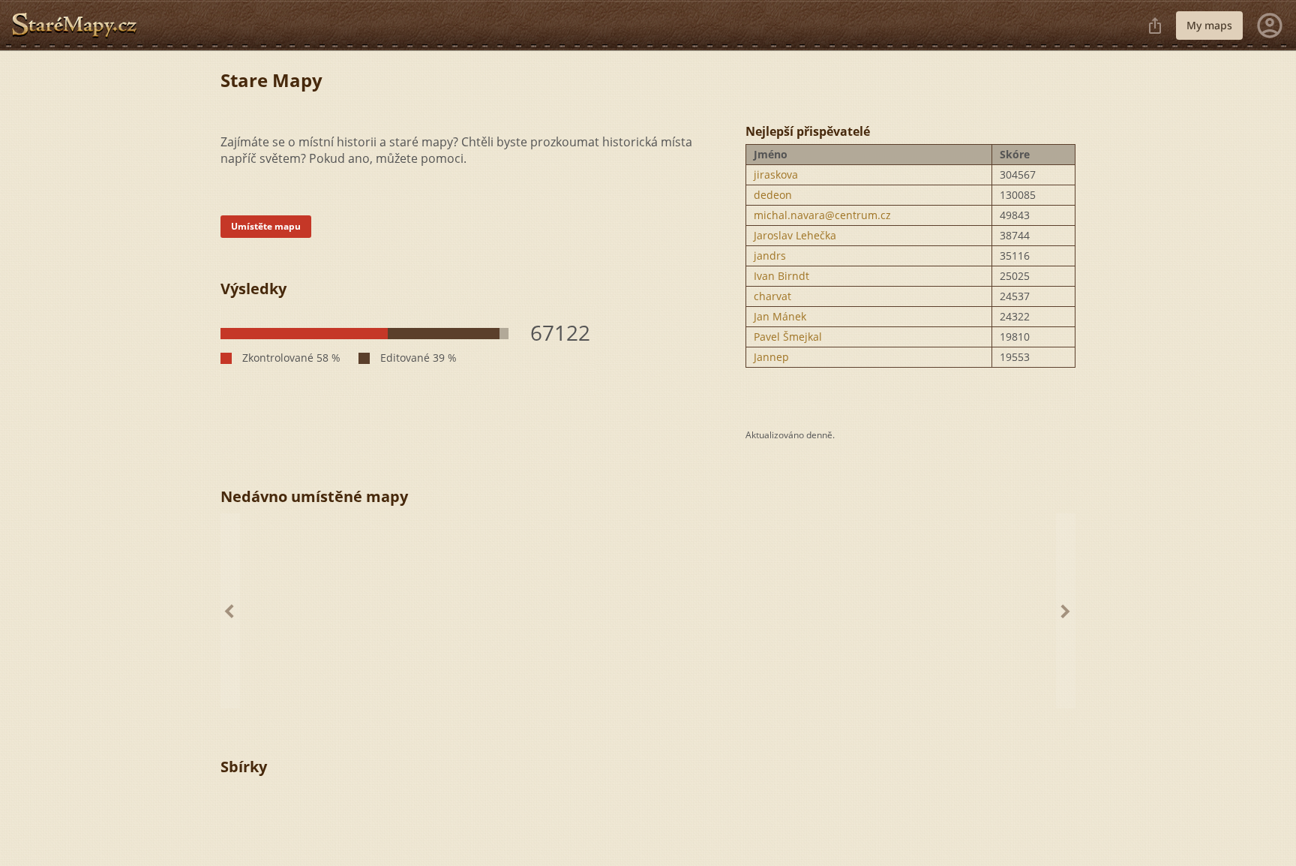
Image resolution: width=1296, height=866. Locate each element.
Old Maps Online (80, 25)
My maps (1209, 25)
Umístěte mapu (266, 226)
